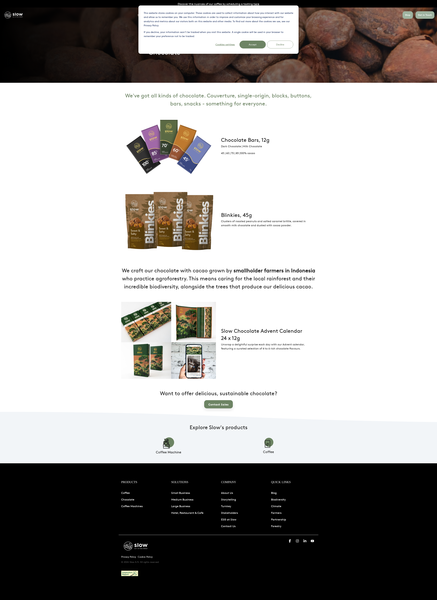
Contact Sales (218, 404)
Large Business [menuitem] (180, 506)
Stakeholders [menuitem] (229, 513)
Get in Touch (425, 14)
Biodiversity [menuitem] (278, 499)
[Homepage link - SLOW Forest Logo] (135, 551)
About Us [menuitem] (227, 493)
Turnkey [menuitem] (226, 506)
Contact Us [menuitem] (228, 526)
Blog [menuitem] (274, 493)
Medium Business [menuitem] (182, 499)
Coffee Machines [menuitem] (132, 506)
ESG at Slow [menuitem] (228, 519)
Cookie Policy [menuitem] (145, 556)
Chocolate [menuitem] (127, 499)
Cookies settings (225, 44)
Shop (407, 14)
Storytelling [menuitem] (228, 499)
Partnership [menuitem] (278, 519)
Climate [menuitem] (276, 506)
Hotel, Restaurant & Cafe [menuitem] (187, 513)
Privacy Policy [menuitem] (128, 556)
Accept (253, 44)
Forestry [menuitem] (276, 526)
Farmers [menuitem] (276, 513)
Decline (280, 44)
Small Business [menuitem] (180, 493)
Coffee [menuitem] (125, 493)
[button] (290, 541)
